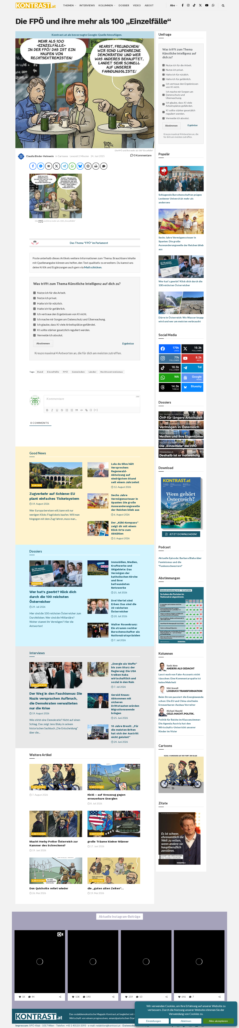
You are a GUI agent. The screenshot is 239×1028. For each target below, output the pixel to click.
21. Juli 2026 (120, 592)
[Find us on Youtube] (206, 5)
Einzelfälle (53, 371)
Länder (92, 371)
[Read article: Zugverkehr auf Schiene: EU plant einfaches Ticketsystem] (55, 475)
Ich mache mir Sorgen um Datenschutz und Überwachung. (71, 319)
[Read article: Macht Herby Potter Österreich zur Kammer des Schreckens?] (55, 824)
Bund (40, 371)
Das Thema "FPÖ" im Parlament (89, 242)
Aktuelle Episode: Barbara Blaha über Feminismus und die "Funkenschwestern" (180, 562)
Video (137, 5)
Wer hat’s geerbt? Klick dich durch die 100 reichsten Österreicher (52, 597)
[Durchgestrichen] (61, 410)
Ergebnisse (128, 343)
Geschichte (39, 685)
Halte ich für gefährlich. (51, 308)
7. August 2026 (40, 794)
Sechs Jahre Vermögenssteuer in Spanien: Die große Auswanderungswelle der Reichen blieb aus (125, 502)
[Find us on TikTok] (194, 5)
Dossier (124, 5)
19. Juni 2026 (39, 850)
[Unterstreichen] (57, 410)
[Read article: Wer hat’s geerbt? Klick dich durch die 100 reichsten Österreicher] (55, 573)
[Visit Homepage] (36, 5)
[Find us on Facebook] (183, 5)
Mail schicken (92, 267)
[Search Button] (223, 5)
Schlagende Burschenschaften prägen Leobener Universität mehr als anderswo (180, 198)
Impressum (21, 1025)
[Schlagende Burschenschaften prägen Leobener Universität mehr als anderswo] (181, 178)
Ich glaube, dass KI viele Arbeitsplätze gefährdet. (66, 324)
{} (91, 410)
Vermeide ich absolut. (50, 335)
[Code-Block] (81, 410)
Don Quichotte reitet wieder (48, 888)
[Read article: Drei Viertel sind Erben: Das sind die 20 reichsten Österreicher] (97, 606)
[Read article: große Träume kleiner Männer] (113, 824)
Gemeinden (78, 371)
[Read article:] (55, 777)
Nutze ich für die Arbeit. (51, 292)
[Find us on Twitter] (200, 5)
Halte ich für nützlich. (49, 303)
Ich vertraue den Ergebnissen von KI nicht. (62, 314)
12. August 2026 (122, 487)
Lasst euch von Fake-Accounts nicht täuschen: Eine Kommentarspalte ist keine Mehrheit (180, 678)
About (149, 5)
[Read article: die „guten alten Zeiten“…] (113, 871)
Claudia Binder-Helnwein (40, 156)
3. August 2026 (121, 538)
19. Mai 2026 (97, 893)
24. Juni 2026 (120, 741)
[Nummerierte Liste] (66, 410)
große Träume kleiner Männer (108, 841)
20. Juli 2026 (120, 616)
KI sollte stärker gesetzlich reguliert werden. (63, 330)
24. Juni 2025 (98, 156)
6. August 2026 (121, 514)
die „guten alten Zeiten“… (105, 888)
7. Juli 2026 (119, 640)
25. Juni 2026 (120, 718)
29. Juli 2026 (38, 606)
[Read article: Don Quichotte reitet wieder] (55, 871)
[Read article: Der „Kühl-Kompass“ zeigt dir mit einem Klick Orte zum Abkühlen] (97, 528)
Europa (36, 485)
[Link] (86, 410)
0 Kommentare (142, 155)
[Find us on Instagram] (188, 5)
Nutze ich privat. (47, 298)
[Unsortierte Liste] (71, 410)
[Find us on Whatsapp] (213, 5)
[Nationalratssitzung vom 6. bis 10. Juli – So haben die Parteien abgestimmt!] (181, 614)
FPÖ (65, 371)
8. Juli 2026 (96, 803)
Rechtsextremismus (111, 371)
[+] (96, 410)
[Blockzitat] (76, 410)
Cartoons (63, 156)
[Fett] (47, 410)
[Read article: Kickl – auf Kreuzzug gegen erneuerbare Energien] (113, 777)
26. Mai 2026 (39, 893)
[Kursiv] (52, 410)
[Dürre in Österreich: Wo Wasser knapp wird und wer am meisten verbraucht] (181, 302)
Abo (172, 5)
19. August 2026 (40, 503)
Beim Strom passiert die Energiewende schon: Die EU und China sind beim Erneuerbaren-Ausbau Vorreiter (181, 700)
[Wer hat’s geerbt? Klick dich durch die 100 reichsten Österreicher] (181, 266)
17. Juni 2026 (97, 846)
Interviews (87, 5)
